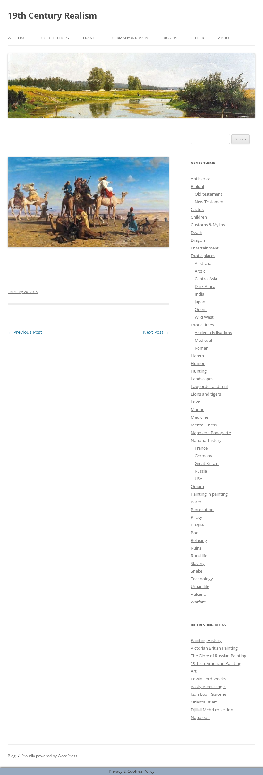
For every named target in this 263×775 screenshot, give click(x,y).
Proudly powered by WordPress (49, 756)
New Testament (210, 202)
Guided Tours (55, 38)
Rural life (199, 556)
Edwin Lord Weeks (208, 679)
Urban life (200, 586)
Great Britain (207, 463)
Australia (203, 263)
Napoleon (200, 717)
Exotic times (202, 325)
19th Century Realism (52, 15)
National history (206, 440)
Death (196, 232)
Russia (201, 471)
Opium (197, 486)
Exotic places (203, 255)
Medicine (199, 417)
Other (197, 38)
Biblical (197, 186)
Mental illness (204, 425)
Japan (200, 302)
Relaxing (199, 540)
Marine (197, 409)
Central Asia (206, 279)
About (224, 38)
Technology (202, 579)
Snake (196, 571)
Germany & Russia (130, 38)
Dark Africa (205, 286)
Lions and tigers (206, 394)
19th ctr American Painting (216, 663)
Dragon (198, 240)
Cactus (197, 209)
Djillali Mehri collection (212, 709)
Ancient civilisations (213, 332)
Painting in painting (209, 494)
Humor (198, 363)
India (199, 294)
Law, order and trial (209, 386)
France (90, 38)
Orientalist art (204, 702)
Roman (201, 348)
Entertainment (205, 248)
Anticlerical (201, 178)
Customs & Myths (208, 225)
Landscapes (202, 379)
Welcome (17, 38)
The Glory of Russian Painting (218, 656)
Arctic (200, 271)
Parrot (197, 502)
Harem (197, 355)
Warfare (198, 602)
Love (195, 402)
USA (198, 479)
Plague (197, 525)
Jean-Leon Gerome (208, 694)
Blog (12, 756)
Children (199, 217)
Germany (203, 456)
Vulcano (198, 594)
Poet (195, 532)
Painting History (206, 640)
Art (194, 671)
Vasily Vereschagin (208, 686)
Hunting (199, 371)
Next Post (156, 332)
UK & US (169, 38)
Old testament (208, 194)
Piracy (196, 517)
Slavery (198, 563)
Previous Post (25, 332)
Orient (201, 309)
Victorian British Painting (214, 648)
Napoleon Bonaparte (211, 432)
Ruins (196, 548)
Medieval (203, 340)
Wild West (204, 317)
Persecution (202, 509)
